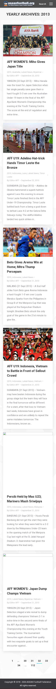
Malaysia (38, 507)
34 (18, 665)
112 (33, 665)
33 (46, 661)
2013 (9, 72)
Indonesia (16, 173)
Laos (24, 173)
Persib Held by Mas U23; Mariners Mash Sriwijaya (24, 499)
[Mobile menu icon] (51, 4)
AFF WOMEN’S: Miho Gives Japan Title (26, 64)
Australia (16, 72)
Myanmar (37, 72)
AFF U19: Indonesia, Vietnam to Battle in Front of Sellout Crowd (27, 370)
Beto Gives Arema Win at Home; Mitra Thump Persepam (24, 266)
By (13, 75)
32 (39, 661)
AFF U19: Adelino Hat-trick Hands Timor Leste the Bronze (26, 162)
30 (25, 661)
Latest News (26, 72)
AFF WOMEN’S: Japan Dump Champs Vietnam (27, 591)
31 (32, 661)
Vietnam (38, 381)
